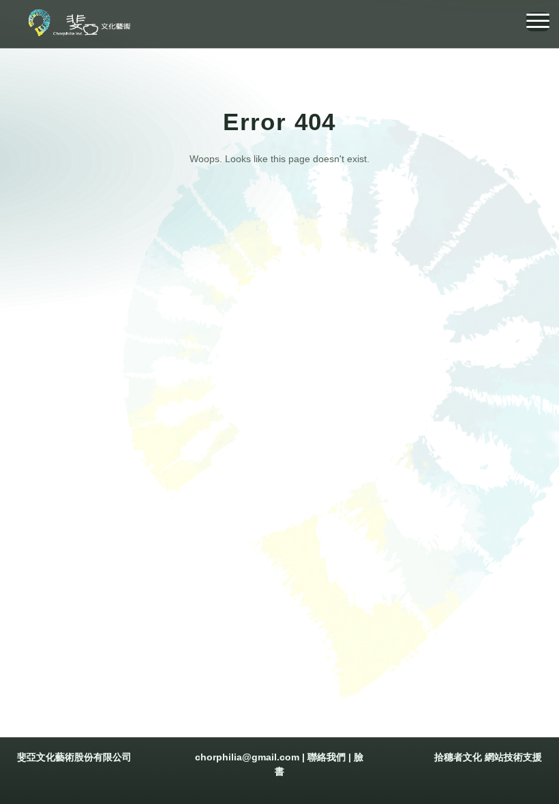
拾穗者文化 (458, 757)
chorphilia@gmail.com (247, 757)
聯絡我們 (326, 757)
